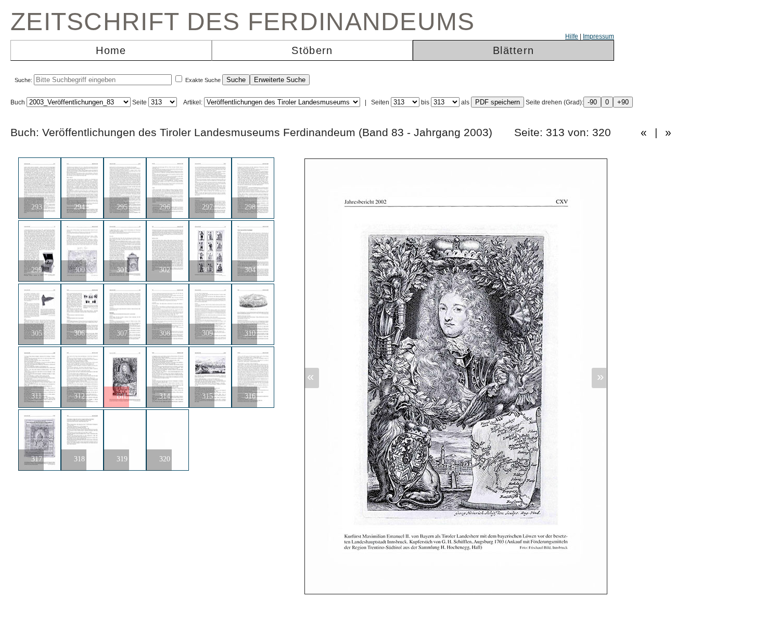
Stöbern (312, 50)
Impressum (598, 36)
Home (111, 50)
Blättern (513, 50)
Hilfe (571, 36)
